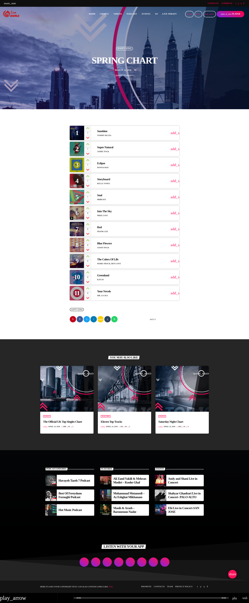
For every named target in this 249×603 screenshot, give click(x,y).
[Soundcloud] (238, 3)
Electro (106, 416)
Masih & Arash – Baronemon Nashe (124, 510)
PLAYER (230, 14)
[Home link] (12, 14)
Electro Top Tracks (111, 421)
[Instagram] (241, 3)
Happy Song (124, 48)
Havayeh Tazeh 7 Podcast (74, 480)
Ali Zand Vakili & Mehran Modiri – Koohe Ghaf (129, 480)
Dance (47, 416)
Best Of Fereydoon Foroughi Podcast (70, 495)
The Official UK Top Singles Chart (62, 421)
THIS (110, 587)
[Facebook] (243, 3)
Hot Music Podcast (70, 510)
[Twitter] (235, 3)
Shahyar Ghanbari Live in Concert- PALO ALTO (184, 495)
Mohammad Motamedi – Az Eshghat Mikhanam (129, 495)
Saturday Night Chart (170, 421)
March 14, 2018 (120, 70)
